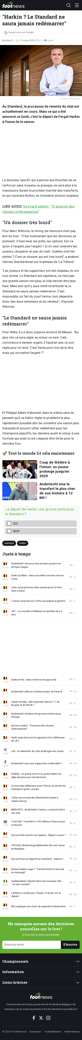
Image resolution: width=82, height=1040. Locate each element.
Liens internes (14, 982)
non (16, 531)
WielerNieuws (72, 1031)
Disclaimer (35, 1031)
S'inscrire (70, 944)
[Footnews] (41, 996)
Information (13, 972)
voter (50, 40)
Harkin (22, 543)
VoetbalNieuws (52, 1031)
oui (15, 523)
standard (9, 543)
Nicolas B (7, 40)
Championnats (15, 961)
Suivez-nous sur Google (21, 32)
